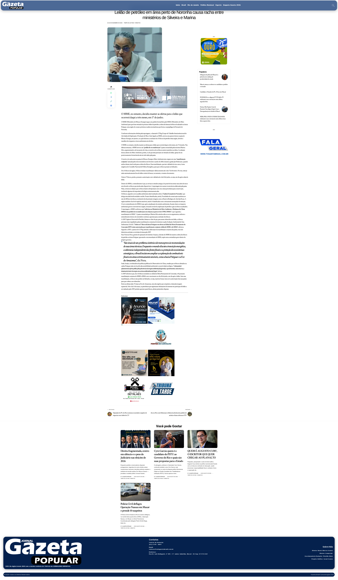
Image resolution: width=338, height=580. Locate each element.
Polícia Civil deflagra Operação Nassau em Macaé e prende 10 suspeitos (135, 507)
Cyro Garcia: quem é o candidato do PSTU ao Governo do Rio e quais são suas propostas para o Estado (168, 456)
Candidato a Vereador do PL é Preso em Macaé (213, 92)
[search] (333, 5)
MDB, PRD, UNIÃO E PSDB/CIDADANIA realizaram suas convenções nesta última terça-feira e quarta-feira (213, 119)
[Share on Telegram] (111, 97)
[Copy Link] (111, 101)
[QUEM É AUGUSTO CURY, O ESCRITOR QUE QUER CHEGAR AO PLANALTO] (202, 439)
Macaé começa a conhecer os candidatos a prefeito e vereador (214, 85)
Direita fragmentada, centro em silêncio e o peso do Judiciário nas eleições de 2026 (135, 456)
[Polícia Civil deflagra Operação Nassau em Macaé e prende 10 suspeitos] (136, 492)
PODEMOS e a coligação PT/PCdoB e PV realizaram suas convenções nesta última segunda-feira (212, 99)
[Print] (111, 105)
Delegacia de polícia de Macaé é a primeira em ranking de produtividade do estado (209, 77)
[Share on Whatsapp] (111, 93)
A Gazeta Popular (126, 476)
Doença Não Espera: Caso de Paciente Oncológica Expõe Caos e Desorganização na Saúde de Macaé (210, 109)
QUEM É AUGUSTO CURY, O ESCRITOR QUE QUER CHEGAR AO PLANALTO (202, 454)
